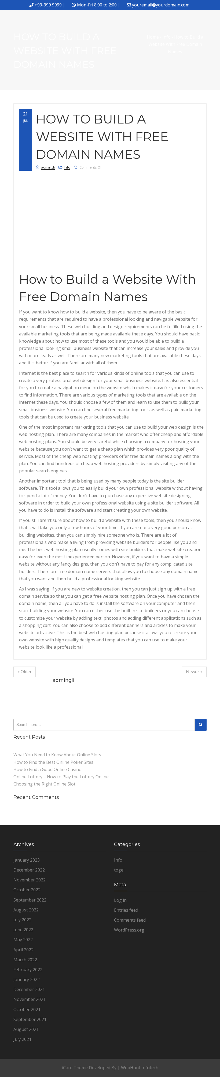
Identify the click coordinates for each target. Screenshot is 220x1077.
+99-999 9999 (48, 5)
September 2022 (29, 900)
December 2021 (29, 989)
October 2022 (27, 890)
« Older (24, 672)
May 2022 (23, 940)
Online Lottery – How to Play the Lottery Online (61, 777)
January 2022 (26, 979)
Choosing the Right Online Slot (44, 784)
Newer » (194, 672)
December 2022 (29, 870)
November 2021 (29, 999)
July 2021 (22, 1039)
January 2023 (26, 860)
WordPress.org (129, 930)
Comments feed (130, 920)
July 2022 (22, 920)
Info (67, 167)
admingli (48, 167)
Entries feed (126, 910)
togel (119, 870)
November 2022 (29, 880)
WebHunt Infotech (139, 1068)
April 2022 (23, 950)
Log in (120, 900)
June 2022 (23, 930)
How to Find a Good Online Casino (47, 769)
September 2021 (29, 1019)
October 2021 (27, 1009)
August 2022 (26, 910)
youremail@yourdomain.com (160, 5)
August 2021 (26, 1029)
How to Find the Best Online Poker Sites (53, 762)
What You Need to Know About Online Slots (57, 755)
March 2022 (25, 960)
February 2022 (27, 970)
